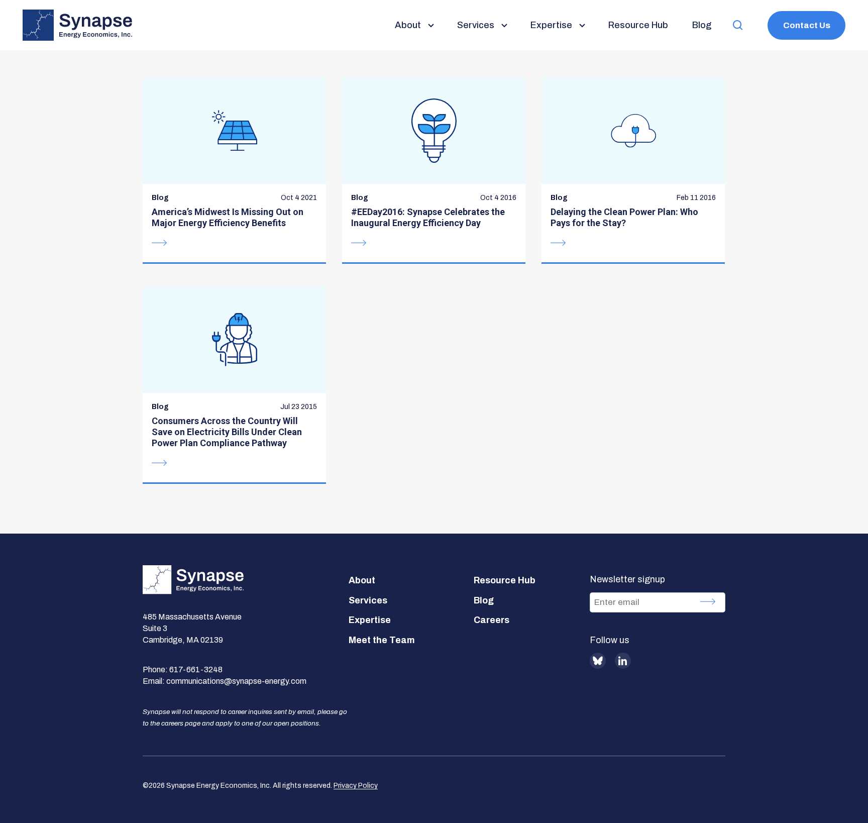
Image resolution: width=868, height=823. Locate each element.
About (362, 580)
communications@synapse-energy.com (236, 681)
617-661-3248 (196, 669)
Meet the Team (382, 640)
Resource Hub (504, 580)
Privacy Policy (356, 785)
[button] (737, 25)
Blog (484, 600)
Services (368, 600)
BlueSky (598, 661)
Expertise (370, 620)
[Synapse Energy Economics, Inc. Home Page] (77, 25)
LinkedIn (623, 661)
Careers (491, 620)
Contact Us (806, 25)
